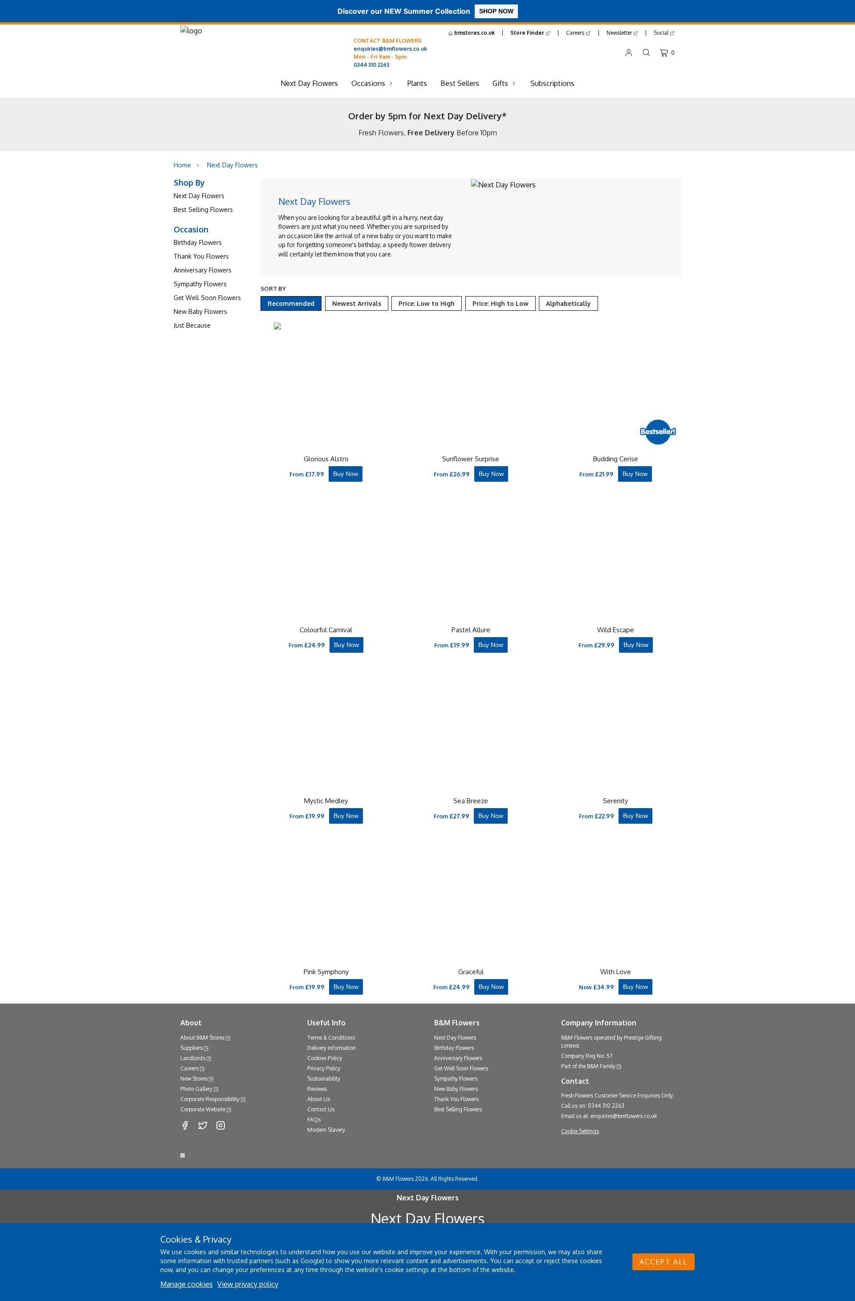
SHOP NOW (496, 11)
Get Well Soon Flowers (207, 297)
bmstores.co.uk (474, 32)
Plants (417, 83)
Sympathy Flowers (200, 284)
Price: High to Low (500, 303)
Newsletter (620, 32)
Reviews (317, 1089)
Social (662, 32)
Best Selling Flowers (203, 209)
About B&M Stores (202, 1037)
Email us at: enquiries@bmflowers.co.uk (609, 1116)
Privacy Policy (323, 1068)
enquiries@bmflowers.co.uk (390, 48)
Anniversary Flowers (203, 270)
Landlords (192, 1058)
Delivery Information (331, 1048)
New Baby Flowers (200, 311)
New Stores (194, 1078)
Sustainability (323, 1078)
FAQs (314, 1119)
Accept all (663, 1261)
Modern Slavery (326, 1129)
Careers (576, 32)
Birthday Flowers (198, 242)
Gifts (500, 83)
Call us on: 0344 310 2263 (592, 1105)
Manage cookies (186, 1284)
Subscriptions (552, 83)
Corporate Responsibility (210, 1099)
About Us (318, 1099)
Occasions (368, 83)
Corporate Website (202, 1109)
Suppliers (191, 1048)
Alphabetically (568, 303)
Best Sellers (459, 83)
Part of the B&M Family (588, 1066)
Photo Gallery (196, 1089)
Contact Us (320, 1109)
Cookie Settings (580, 1131)
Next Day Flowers (309, 83)
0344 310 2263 (371, 64)
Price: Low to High (427, 303)
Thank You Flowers (201, 256)
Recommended (291, 303)
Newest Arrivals (356, 303)
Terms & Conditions (331, 1037)
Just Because (192, 325)
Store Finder (528, 32)
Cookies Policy (324, 1058)
